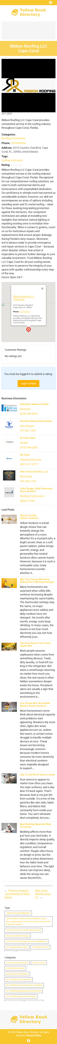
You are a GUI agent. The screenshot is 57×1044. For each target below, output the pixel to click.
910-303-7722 (28, 481)
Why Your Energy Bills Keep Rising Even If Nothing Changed (37, 580)
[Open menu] (53, 3)
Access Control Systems (17, 962)
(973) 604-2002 (29, 447)
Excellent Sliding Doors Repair (36, 421)
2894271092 (27, 500)
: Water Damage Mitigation (18, 913)
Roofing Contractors (13, 138)
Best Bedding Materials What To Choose (35, 825)
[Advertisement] (28, 31)
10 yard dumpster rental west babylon (23, 930)
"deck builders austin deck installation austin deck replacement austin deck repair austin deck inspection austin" (28, 921)
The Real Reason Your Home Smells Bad (35, 644)
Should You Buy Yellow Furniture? (29, 517)
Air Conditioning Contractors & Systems (24, 985)
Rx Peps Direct (28, 438)
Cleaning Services (30, 459)
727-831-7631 (28, 430)
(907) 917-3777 (29, 464)
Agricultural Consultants (17, 974)
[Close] (42, 288)
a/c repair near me (40, 947)
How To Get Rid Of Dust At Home (37, 774)
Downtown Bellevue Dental (34, 404)
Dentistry (25, 409)
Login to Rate (28, 383)
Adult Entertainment (15, 968)
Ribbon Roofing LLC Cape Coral (23, 298)
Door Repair (27, 425)
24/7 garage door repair (17, 947)
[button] (28, 330)
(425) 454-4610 (29, 413)
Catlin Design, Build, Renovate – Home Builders (37, 490)
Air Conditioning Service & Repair (21, 996)
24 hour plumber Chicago (17, 936)
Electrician (26, 476)
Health (24, 442)
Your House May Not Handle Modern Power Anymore (35, 704)
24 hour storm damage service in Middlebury (26, 941)
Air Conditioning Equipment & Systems (23, 991)
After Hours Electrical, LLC (34, 471)
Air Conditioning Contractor (18, 979)
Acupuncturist (38, 962)
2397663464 (18, 143)
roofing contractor (12, 160)
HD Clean (25, 455)
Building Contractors (32, 496)
